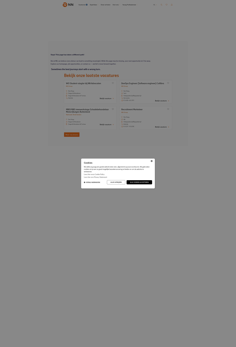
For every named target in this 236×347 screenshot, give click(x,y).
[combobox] (152, 161)
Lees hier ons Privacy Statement (95, 177)
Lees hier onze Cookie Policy (94, 174)
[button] (92, 182)
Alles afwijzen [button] (116, 182)
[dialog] (118, 174)
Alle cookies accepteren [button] (139, 182)
